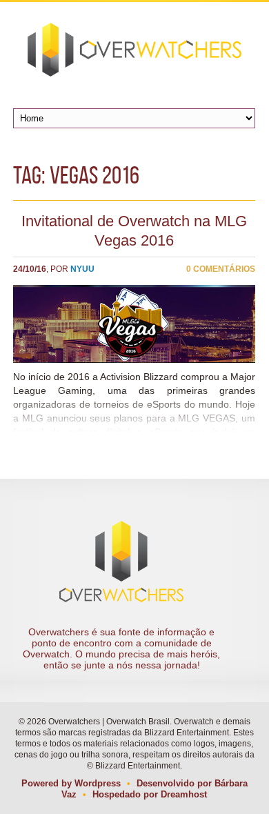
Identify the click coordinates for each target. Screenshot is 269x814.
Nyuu (82, 269)
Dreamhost (184, 794)
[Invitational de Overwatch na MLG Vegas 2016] (134, 324)
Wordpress (97, 783)
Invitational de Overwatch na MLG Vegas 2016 (134, 230)
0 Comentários (220, 269)
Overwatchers (134, 50)
